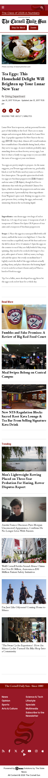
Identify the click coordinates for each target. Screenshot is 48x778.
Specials (30, 704)
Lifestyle (30, 700)
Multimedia (32, 708)
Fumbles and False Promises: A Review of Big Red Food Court (24, 334)
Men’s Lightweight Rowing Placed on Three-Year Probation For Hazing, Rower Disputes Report (23, 480)
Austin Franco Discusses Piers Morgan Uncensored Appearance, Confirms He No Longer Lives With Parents (22, 527)
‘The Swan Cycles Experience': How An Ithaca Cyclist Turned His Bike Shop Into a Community (24, 648)
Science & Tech (34, 697)
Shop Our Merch (18, 27)
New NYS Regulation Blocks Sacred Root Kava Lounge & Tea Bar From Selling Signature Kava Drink (24, 418)
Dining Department (15, 96)
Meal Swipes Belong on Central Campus (24, 374)
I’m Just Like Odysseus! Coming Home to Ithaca (23, 608)
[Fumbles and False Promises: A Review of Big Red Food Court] (24, 316)
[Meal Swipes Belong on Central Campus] (24, 356)
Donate (33, 27)
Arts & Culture (10, 708)
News (5, 697)
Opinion (6, 700)
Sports (5, 704)
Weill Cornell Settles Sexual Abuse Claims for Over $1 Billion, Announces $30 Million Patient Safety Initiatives (23, 569)
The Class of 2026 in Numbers (20, 13)
